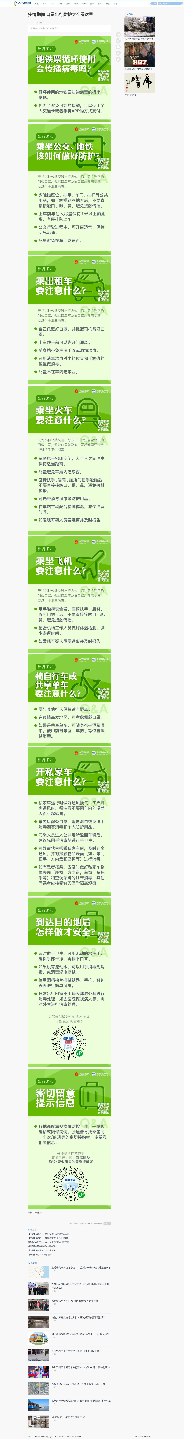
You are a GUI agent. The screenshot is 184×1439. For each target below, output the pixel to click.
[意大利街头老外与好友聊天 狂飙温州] (139, 54)
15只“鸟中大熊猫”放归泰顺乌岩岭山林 (138, 39)
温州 (45, 4)
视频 (76, 4)
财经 (52, 4)
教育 (100, 4)
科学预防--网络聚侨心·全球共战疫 (42, 1246)
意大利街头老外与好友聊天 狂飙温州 (138, 69)
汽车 (84, 4)
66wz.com (62, 1437)
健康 (115, 4)
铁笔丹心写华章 (130, 95)
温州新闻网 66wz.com (47, 1218)
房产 (92, 4)
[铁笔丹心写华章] (139, 82)
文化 (60, 4)
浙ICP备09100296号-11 (143, 1437)
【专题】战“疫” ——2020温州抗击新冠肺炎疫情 (48, 1234)
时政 (37, 4)
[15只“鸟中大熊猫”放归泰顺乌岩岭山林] (139, 26)
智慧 (108, 4)
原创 (68, 4)
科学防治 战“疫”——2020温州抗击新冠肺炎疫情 (48, 1242)
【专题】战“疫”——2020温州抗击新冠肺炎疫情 (48, 1238)
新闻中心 (107, 1223)
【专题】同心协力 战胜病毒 (40, 1255)
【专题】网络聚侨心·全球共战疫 (42, 1250)
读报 (155, 4)
